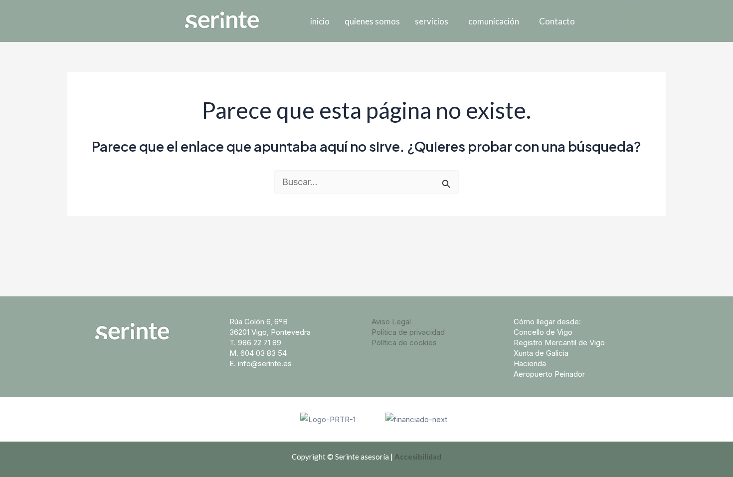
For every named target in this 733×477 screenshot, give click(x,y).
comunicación (493, 21)
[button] (434, 21)
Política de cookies (404, 342)
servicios (431, 21)
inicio (320, 21)
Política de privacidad (408, 332)
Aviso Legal (391, 321)
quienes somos (372, 21)
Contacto (557, 21)
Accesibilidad (417, 456)
